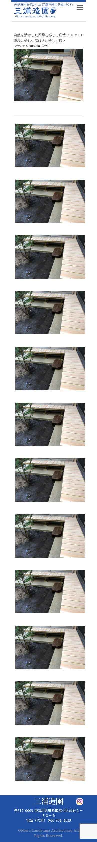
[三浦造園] (50, 314)
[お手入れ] (50, 203)
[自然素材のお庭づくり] (50, 426)
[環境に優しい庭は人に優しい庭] (50, 370)
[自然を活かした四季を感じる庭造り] (42, 10)
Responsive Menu (79, 7)
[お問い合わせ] (50, 147)
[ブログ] (50, 258)
